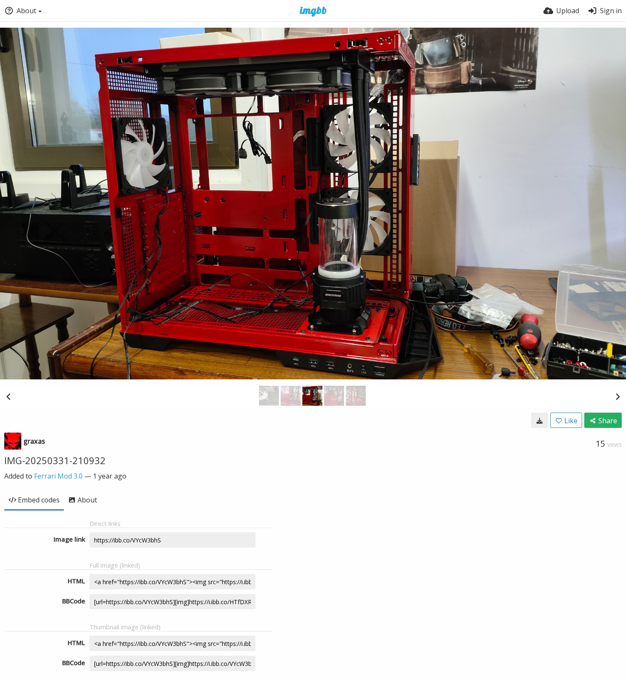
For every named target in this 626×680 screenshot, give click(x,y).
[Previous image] (8, 396)
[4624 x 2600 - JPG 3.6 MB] (539, 420)
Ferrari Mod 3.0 (58, 476)
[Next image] (617, 396)
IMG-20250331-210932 (55, 460)
